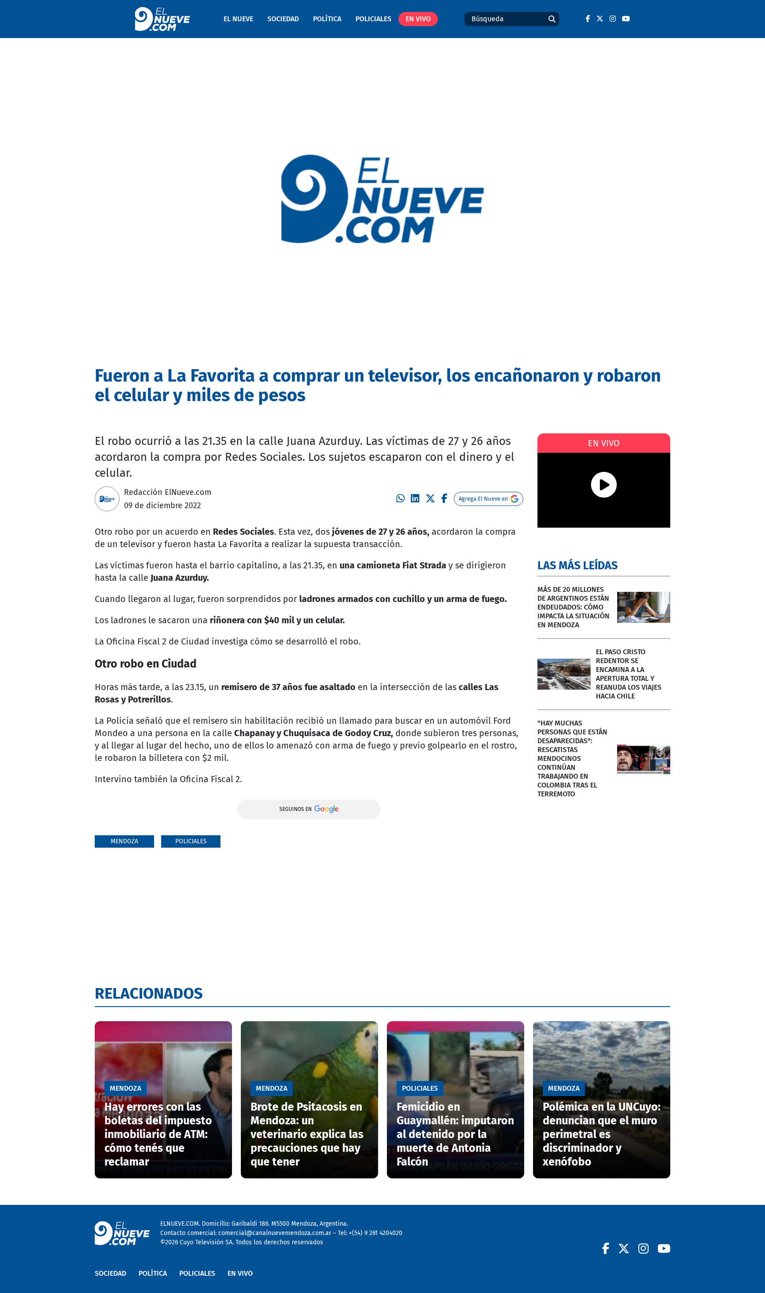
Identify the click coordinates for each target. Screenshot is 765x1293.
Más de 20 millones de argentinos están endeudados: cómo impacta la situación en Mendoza (573, 607)
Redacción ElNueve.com (167, 492)
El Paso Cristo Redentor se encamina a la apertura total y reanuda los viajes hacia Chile (628, 674)
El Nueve (238, 19)
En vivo (418, 19)
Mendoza (124, 841)
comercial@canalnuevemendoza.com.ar (274, 1233)
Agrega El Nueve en (483, 498)
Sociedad (283, 19)
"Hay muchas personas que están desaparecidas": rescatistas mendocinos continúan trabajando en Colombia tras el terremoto (572, 758)
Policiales (373, 19)
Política (327, 19)
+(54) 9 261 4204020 (375, 1233)
